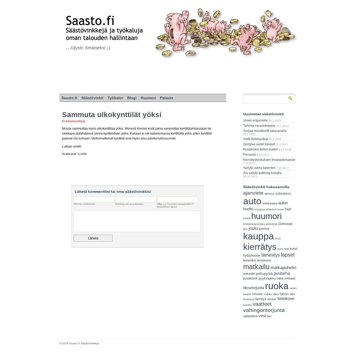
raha (280, 278)
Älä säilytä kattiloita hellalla (262, 173)
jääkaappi (286, 224)
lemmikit (249, 260)
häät (288, 209)
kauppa (258, 236)
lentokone (264, 260)
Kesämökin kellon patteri (260, 149)
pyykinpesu (267, 278)
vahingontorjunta (264, 310)
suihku (268, 294)
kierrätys (260, 247)
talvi (292, 294)
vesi (262, 316)
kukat (293, 248)
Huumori (148, 98)
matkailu (256, 267)
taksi (276, 294)
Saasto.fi (69, 98)
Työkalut (115, 98)
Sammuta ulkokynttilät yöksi (112, 115)
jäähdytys (272, 223)
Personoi (249, 154)
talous (284, 294)
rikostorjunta (253, 287)
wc (269, 316)
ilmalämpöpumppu (254, 223)
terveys (260, 299)
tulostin (247, 304)
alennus (269, 193)
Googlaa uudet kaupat (259, 144)
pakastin (249, 273)
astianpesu (283, 193)
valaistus (250, 316)
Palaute (166, 98)
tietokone (286, 298)
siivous (257, 294)
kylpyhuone (251, 255)
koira (280, 248)
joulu (253, 228)
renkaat (289, 278)
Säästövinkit (92, 98)
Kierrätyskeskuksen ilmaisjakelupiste (269, 160)
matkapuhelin (283, 267)
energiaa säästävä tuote (269, 209)
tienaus (272, 299)
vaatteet (262, 304)
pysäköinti (250, 278)
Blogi (132, 98)
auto (252, 201)
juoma (264, 228)
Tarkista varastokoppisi (259, 126)
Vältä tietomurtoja (255, 139)
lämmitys (270, 255)
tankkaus (248, 299)
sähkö (293, 288)
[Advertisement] (178, 76)
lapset (288, 255)
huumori (266, 216)
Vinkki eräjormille (255, 120)
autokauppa (269, 203)
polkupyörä (264, 274)
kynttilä (82, 153)
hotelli (246, 218)
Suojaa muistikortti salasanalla (264, 131)
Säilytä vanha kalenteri (259, 168)
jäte (245, 228)
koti (286, 248)
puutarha (282, 273)
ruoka (277, 286)
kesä (278, 238)
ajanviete (253, 193)
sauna (247, 294)
